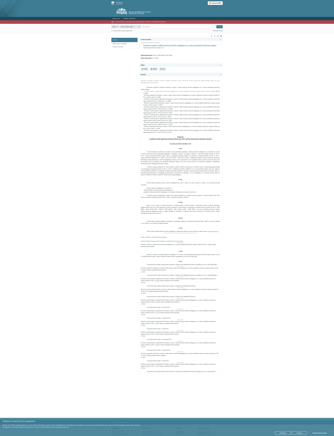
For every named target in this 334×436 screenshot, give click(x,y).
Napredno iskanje (218, 30)
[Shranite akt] (214, 36)
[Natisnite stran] (221, 36)
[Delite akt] (218, 36)
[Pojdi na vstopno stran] (117, 4)
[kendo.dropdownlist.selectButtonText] (139, 26)
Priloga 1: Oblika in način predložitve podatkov (154, 237)
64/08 (144, 270)
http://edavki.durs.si (213, 231)
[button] (181, 39)
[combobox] (130, 26)
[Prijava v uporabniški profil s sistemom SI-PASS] (215, 3)
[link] (116, 18)
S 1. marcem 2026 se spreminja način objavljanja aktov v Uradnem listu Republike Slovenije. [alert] (140, 22)
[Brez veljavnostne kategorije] (142, 45)
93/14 (157, 366)
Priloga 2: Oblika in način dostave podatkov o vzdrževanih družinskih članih (162, 241)
